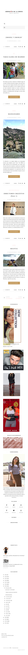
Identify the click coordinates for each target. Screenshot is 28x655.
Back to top (21, 649)
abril (7, 609)
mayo (7, 608)
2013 (6, 619)
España (14, 110)
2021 (6, 574)
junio (7, 606)
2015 (6, 586)
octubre (7, 598)
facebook (6, 507)
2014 (6, 617)
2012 (6, 621)
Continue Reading (14, 176)
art (14, 53)
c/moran (14, 33)
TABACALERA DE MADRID (14, 57)
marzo (7, 611)
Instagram (21, 512)
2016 (6, 584)
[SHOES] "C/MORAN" (14, 37)
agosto (7, 602)
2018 (6, 580)
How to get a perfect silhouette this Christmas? (13, 555)
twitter (13, 507)
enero (7, 615)
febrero (7, 613)
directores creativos (14, 190)
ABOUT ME (3, 633)
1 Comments (7, 46)
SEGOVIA (14, 248)
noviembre (8, 596)
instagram (21, 507)
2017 (6, 582)
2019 (6, 578)
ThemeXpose (15, 647)
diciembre (8, 588)
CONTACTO (4, 637)
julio (6, 604)
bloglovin (14, 512)
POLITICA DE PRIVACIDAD (7, 635)
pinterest (6, 512)
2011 (6, 623)
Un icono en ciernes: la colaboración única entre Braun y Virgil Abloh (12, 565)
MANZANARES (14, 114)
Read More (14, 497)
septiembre (8, 600)
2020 (6, 576)
